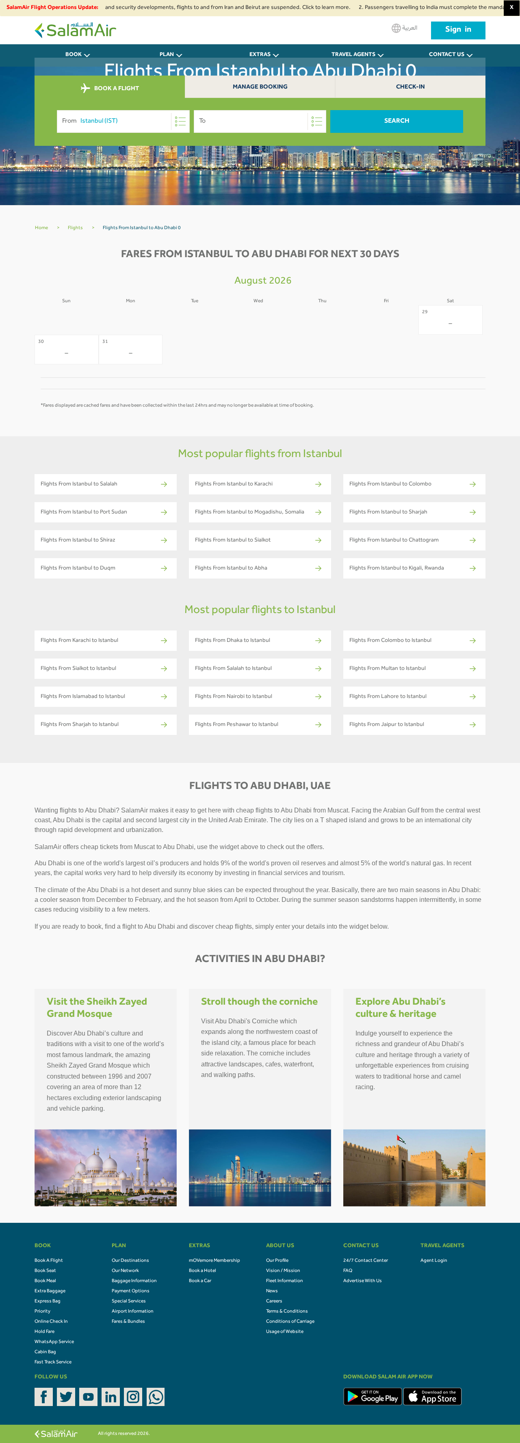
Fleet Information (284, 1281)
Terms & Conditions (287, 1311)
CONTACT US (446, 55)
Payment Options (131, 1291)
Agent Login (433, 1261)
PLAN (167, 55)
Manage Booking (260, 87)
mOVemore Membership (214, 1261)
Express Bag (48, 1301)
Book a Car (200, 1281)
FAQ (347, 1271)
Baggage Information (134, 1281)
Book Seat (45, 1271)
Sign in (458, 30)
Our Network (125, 1271)
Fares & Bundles (128, 1322)
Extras (260, 55)
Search (397, 121)
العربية (409, 28)
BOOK (73, 55)
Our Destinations (130, 1261)
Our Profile (277, 1261)
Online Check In (51, 1322)
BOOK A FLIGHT (116, 89)
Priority (42, 1311)
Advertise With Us (362, 1281)
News (272, 1291)
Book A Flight (49, 1261)
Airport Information (133, 1311)
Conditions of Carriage (290, 1322)
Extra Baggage (50, 1291)
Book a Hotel (202, 1271)
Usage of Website (284, 1332)
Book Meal (45, 1281)
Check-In (410, 87)
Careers (274, 1301)
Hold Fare (44, 1332)
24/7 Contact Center (365, 1261)
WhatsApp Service (54, 1342)
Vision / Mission (283, 1271)
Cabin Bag (45, 1352)
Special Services (129, 1301)
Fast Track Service (53, 1362)
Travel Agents (353, 55)
